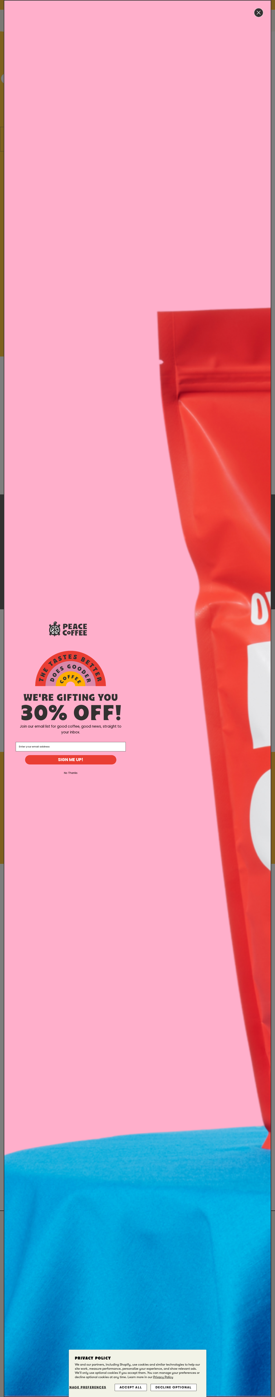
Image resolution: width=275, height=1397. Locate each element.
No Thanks (70, 773)
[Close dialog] (258, 12)
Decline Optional (173, 1387)
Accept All (131, 1387)
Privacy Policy (163, 1377)
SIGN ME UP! (70, 760)
